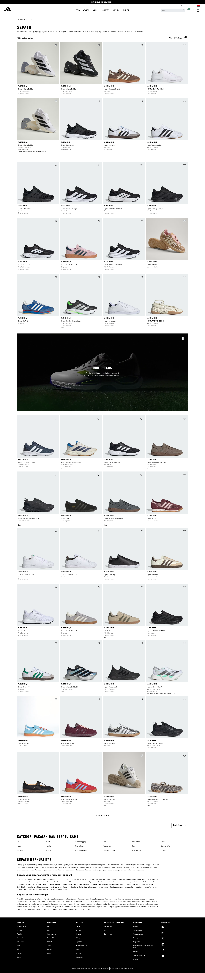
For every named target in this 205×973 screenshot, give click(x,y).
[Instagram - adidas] (174, 933)
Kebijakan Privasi (103, 968)
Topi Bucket (136, 850)
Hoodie (48, 846)
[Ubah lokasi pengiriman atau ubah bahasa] (198, 6)
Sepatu (163, 842)
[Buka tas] (198, 10)
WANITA (86, 10)
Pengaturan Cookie (78, 968)
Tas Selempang (109, 850)
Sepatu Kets (165, 846)
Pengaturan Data (91, 968)
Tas (104, 842)
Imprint (130, 968)
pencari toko (168, 6)
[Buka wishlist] (193, 10)
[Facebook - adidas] (174, 927)
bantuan (176, 6)
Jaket (48, 842)
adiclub (193, 6)
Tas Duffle (136, 842)
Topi (133, 846)
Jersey (48, 850)
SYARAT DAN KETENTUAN (118, 968)
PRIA (78, 10)
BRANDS (116, 10)
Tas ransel (107, 846)
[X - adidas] (174, 939)
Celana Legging (80, 842)
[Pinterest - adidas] (174, 945)
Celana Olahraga (81, 850)
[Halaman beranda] (7, 9)
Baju (18, 842)
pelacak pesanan (184, 6)
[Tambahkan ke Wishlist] (56, 46)
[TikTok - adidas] (174, 950)
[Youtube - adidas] (174, 956)
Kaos (19, 846)
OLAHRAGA (104, 10)
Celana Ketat (79, 846)
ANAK (95, 10)
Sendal (163, 850)
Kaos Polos (21, 850)
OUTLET (126, 10)
